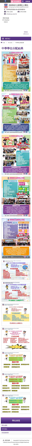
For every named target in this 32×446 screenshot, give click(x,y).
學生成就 (4, 425)
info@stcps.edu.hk (11, 14)
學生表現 (10, 42)
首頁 (4, 42)
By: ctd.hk (16, 444)
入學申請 (27, 1)
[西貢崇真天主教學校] (16, 8)
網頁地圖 (7, 440)
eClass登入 (17, 1)
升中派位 (4, 429)
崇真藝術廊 (5, 433)
